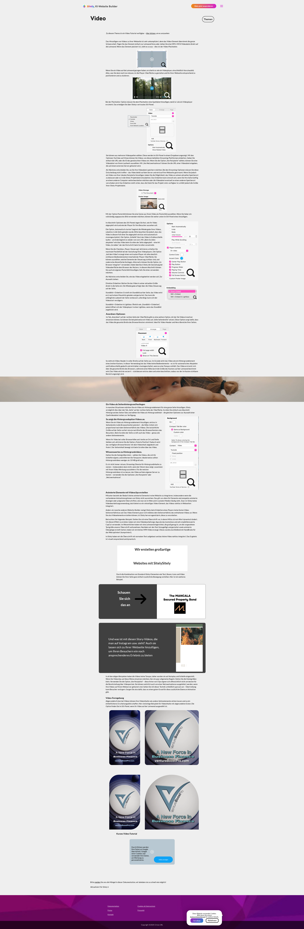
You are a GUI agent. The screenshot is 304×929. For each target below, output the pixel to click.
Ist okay (196, 920)
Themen (208, 19)
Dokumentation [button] (113, 906)
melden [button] (97, 882)
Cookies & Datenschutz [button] (146, 906)
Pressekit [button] (141, 910)
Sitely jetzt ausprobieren (203, 6)
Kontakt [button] (111, 914)
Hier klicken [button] (150, 33)
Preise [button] (110, 910)
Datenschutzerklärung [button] (197, 917)
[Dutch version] (221, 915)
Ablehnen (212, 920)
